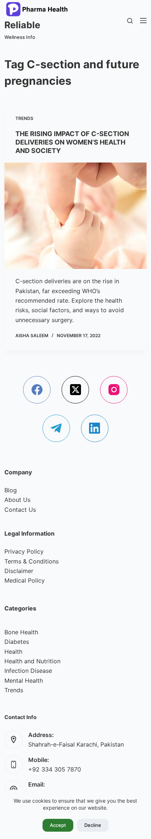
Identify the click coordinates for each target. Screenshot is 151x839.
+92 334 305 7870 (54, 769)
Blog (10, 490)
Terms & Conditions (31, 561)
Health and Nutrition (32, 661)
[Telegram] (56, 428)
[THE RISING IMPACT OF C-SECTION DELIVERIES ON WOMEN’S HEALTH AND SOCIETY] (75, 216)
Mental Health (23, 680)
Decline (92, 825)
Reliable (22, 24)
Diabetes (16, 641)
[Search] (130, 20)
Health (13, 651)
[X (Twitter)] (75, 390)
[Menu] (143, 20)
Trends (24, 118)
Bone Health (21, 632)
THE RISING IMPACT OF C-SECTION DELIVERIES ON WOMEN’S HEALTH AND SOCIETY (72, 142)
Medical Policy (24, 580)
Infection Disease (28, 670)
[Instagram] (114, 390)
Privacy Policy (24, 551)
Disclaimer (18, 570)
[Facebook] (37, 390)
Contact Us (20, 509)
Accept (58, 825)
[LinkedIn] (94, 428)
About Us (17, 499)
